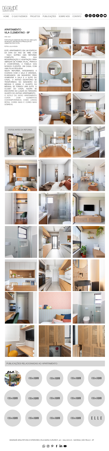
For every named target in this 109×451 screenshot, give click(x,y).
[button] (35, 15)
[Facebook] (97, 15)
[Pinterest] (93, 15)
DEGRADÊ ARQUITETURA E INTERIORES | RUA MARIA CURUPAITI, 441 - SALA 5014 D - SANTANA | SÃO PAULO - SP (51, 440)
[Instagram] (90, 15)
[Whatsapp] (86, 15)
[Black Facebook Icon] (56, 446)
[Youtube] (105, 15)
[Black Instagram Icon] (48, 446)
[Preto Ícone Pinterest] (52, 446)
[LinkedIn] (101, 15)
